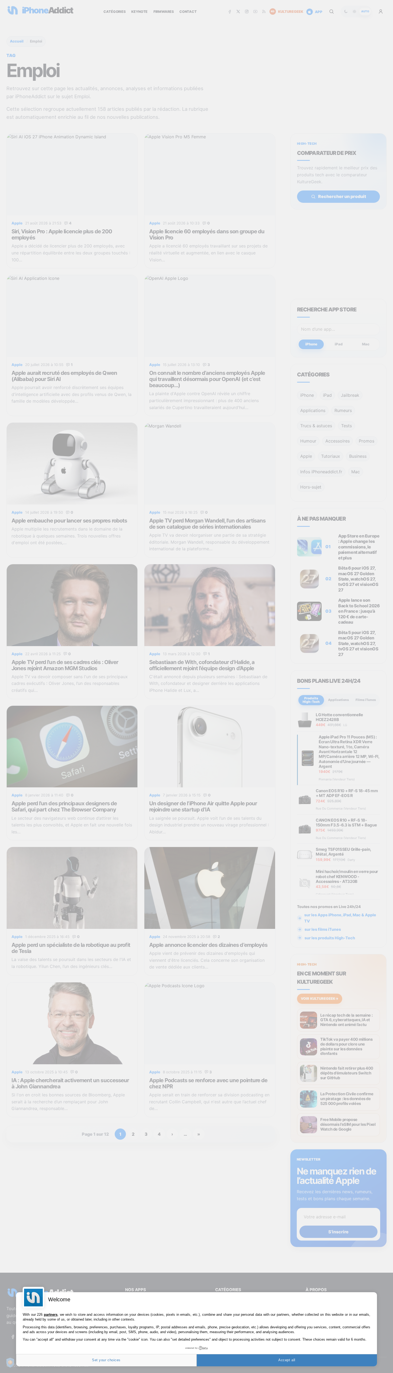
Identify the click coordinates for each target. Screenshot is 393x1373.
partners (50, 1315)
